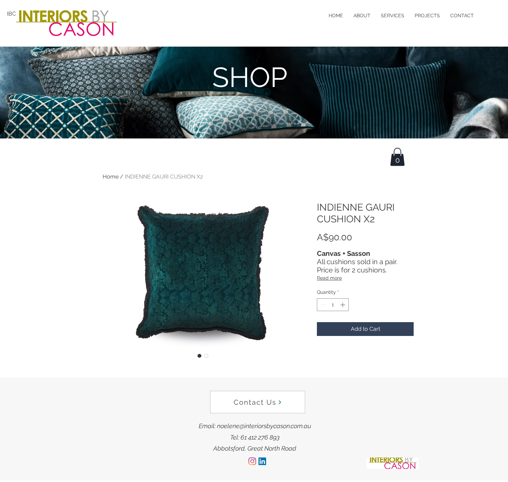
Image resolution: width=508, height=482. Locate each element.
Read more (329, 278)
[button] (397, 157)
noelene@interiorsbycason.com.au (264, 426)
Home (111, 176)
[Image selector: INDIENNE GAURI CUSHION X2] (199, 355)
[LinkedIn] (262, 461)
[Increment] (343, 305)
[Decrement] (322, 305)
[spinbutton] (333, 305)
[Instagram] (252, 461)
